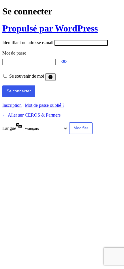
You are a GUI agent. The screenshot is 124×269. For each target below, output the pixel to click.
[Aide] (50, 77)
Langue (9, 128)
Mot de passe (14, 53)
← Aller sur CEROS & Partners (31, 115)
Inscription (12, 105)
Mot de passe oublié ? (44, 105)
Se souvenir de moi (26, 76)
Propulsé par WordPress (50, 28)
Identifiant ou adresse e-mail (27, 42)
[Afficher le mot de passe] (64, 61)
